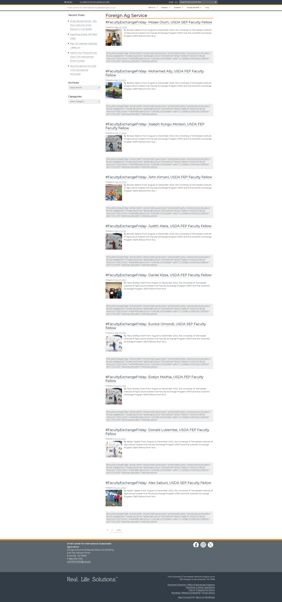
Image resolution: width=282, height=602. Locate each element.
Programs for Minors (205, 590)
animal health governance (155, 53)
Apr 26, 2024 (120, 80)
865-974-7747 (76, 559)
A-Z (176, 2)
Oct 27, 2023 (120, 280)
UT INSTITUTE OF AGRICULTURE (95, 2)
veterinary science (149, 61)
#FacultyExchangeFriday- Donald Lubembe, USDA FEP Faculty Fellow (157, 432)
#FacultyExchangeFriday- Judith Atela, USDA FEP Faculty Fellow (159, 226)
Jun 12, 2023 (120, 488)
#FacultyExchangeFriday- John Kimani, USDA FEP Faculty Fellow (159, 177)
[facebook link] (196, 545)
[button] (68, 2)
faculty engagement (115, 56)
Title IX (191, 590)
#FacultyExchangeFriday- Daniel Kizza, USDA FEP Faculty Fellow (159, 275)
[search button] (216, 2)
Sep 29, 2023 (120, 333)
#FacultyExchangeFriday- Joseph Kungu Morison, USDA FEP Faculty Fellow (155, 126)
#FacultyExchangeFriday (117, 53)
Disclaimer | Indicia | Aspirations (200, 587)
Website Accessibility (190, 593)
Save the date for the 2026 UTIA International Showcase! (83, 70)
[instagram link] (203, 545)
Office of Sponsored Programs (201, 585)
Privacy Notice (208, 593)
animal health (136, 53)
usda (175, 58)
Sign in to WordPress (205, 597)
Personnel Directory (177, 585)
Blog (207, 7)
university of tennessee (161, 58)
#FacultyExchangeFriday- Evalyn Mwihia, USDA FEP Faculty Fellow (154, 379)
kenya (177, 56)
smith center (122, 58)
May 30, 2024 (121, 27)
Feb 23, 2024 (120, 182)
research (185, 56)
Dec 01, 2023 (120, 231)
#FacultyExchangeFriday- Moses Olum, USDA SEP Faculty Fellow (159, 22)
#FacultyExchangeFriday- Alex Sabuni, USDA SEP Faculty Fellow (158, 483)
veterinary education (130, 61)
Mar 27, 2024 (120, 133)
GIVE (171, 2)
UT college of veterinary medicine (193, 58)
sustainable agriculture (139, 58)
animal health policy (177, 53)
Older (118, 530)
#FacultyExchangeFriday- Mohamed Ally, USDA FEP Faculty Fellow (155, 73)
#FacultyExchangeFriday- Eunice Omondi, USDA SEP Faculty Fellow (156, 326)
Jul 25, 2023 (120, 439)
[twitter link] (210, 545)
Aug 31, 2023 (120, 386)
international (167, 56)
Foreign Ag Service (134, 56)
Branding (176, 593)
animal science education (198, 53)
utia (108, 61)
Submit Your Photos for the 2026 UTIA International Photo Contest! (83, 57)
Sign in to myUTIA (186, 597)
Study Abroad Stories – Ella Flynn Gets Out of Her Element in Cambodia (83, 25)
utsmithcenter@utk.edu (79, 562)
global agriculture (152, 56)
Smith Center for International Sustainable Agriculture (91, 8)
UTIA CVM (115, 61)
